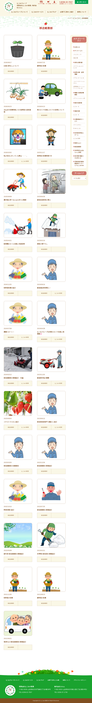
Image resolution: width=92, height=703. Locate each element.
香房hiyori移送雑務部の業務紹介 (15, 642)
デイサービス (79, 50)
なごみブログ (51, 12)
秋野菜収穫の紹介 (10, 288)
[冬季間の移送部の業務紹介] (51, 535)
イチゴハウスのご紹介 (11, 422)
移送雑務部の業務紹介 (44, 466)
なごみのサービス (38, 12)
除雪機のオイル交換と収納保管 (14, 244)
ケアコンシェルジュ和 (79, 98)
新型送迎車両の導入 (44, 200)
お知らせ (77, 47)
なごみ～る (76, 106)
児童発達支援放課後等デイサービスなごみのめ (79, 163)
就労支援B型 (78, 103)
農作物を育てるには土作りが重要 (15, 200)
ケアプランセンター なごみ (78, 67)
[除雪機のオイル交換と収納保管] (18, 225)
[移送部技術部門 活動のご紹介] (51, 403)
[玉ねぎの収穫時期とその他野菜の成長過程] (18, 91)
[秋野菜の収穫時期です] (51, 137)
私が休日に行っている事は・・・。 (16, 156)
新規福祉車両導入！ (44, 288)
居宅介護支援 (79, 62)
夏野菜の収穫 (41, 66)
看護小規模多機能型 (79, 93)
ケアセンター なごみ (78, 78)
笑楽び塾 (75, 58)
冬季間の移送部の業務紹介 (46, 554)
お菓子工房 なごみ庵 (53, 680)
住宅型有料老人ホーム (79, 133)
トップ (69, 18)
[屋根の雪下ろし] (51, 225)
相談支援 (77, 111)
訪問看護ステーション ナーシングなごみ (79, 87)
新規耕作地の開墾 (43, 378)
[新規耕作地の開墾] (51, 359)
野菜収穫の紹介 (9, 510)
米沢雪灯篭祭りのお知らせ (79, 157)
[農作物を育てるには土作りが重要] (18, 181)
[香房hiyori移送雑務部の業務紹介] (18, 623)
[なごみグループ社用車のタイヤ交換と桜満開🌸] (51, 313)
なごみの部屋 (76, 138)
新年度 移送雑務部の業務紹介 (14, 554)
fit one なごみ (77, 128)
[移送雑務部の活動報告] (18, 447)
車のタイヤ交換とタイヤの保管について (50, 110)
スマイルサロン (77, 124)
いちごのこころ (77, 54)
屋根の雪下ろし (42, 244)
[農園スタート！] (18, 313)
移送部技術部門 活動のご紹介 (47, 422)
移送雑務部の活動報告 (11, 466)
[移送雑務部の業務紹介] (51, 447)
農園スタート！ (9, 332)
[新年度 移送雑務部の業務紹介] (18, 535)
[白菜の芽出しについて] (18, 47)
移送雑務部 (78, 146)
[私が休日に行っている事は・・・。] (18, 137)
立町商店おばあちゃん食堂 (79, 151)
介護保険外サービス (79, 120)
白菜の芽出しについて (11, 66)
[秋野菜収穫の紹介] (18, 269)
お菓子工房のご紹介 (67, 12)
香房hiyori (78, 143)
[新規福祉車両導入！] (51, 269)
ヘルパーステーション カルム (79, 82)
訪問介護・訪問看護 (79, 73)
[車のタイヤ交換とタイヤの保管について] (51, 91)
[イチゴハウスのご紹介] (18, 403)
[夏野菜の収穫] (51, 47)
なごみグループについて (19, 12)
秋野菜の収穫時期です (44, 156)
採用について (81, 12)
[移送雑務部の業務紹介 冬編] (18, 359)
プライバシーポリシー (80, 680)
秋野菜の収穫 (8, 598)
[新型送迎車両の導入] (51, 181)
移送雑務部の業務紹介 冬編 (13, 378)
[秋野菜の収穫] (18, 579)
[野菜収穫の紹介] (18, 491)
